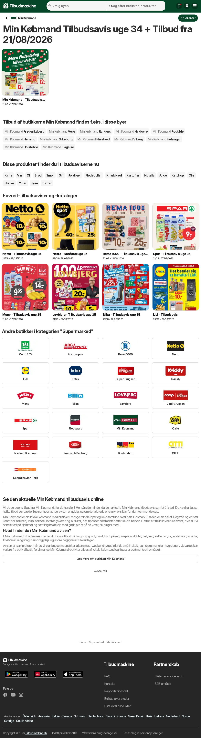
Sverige (9, 721)
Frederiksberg (24, 131)
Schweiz (79, 716)
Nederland (172, 716)
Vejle (62, 131)
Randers (95, 131)
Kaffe (8, 175)
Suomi (110, 716)
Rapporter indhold (116, 691)
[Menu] (194, 6)
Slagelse (58, 147)
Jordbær (74, 175)
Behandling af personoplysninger (143, 733)
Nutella (149, 175)
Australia (43, 716)
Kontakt (109, 684)
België (55, 716)
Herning (20, 139)
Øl (28, 175)
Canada (66, 716)
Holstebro (21, 147)
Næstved (93, 139)
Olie (191, 175)
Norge (186, 716)
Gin (61, 175)
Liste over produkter (117, 706)
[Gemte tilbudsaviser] (179, 6)
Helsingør (164, 139)
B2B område (162, 684)
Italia (149, 716)
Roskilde (168, 131)
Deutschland (96, 716)
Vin (19, 175)
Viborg (128, 139)
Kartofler (132, 175)
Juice (163, 175)
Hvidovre (132, 131)
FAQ (107, 676)
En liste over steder (116, 699)
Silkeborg (56, 139)
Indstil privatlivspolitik (64, 733)
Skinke (9, 183)
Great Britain (136, 716)
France (121, 716)
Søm (34, 183)
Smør (50, 175)
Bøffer (47, 183)
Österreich (29, 716)
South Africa (24, 721)
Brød (38, 175)
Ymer (23, 183)
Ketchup (178, 175)
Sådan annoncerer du (168, 676)
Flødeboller (94, 175)
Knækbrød (114, 175)
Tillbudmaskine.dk (36, 733)
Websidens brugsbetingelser (99, 733)
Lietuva (159, 716)
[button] (187, 6)
